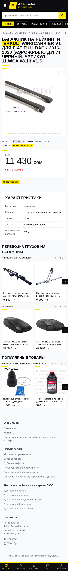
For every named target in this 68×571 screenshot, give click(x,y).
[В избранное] (61, 73)
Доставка (22, 24)
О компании (10, 428)
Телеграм (56, 24)
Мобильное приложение (17, 454)
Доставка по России (15, 490)
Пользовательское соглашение (21, 467)
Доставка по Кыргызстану (18, 508)
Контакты (9, 432)
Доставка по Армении (16, 495)
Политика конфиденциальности (21, 472)
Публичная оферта (14, 463)
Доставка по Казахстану (17, 504)
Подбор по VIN (39, 24)
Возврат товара (13, 458)
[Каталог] (5, 5)
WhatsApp (12, 543)
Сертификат (12, 182)
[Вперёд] (65, 281)
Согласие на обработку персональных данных (30, 476)
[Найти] (62, 15)
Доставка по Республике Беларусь (23, 499)
